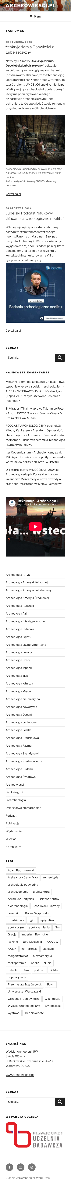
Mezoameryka (42, 956)
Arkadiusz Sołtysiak (21, 899)
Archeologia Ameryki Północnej (27, 582)
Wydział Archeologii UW (24, 1006)
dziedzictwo (16, 920)
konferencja (29, 948)
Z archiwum (13, 847)
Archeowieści (15, 784)
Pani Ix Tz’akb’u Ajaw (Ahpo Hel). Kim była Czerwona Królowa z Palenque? (34, 396)
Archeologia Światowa (21, 777)
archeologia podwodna (23, 884)
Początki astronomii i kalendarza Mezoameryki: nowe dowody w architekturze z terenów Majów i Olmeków (34, 479)
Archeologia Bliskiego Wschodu (27, 621)
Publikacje (13, 823)
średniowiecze (34, 1013)
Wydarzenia (14, 831)
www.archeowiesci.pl (20, 1075)
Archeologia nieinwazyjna (23, 699)
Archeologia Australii (20, 605)
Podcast (11, 815)
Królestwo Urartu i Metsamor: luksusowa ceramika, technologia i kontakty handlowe (35, 440)
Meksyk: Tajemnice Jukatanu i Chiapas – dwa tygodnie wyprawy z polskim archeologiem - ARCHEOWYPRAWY (35, 386)
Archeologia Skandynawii (22, 753)
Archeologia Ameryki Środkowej (27, 598)
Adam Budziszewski (21, 870)
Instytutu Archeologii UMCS (24, 241)
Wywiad (11, 839)
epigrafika (47, 920)
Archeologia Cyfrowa (20, 629)
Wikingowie (52, 998)
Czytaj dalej (13, 194)
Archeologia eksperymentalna (26, 644)
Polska (54, 970)
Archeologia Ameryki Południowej (28, 590)
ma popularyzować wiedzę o (31, 94)
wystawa (14, 1013)
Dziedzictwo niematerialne (23, 808)
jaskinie (13, 941)
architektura (41, 891)
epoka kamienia (39, 927)
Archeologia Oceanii (19, 714)
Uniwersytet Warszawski (24, 991)
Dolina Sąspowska (37, 913)
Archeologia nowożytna (21, 707)
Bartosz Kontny (49, 899)
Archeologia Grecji (18, 660)
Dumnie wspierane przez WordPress (28, 1177)
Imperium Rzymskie (34, 934)
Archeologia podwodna (21, 722)
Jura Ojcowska (32, 941)
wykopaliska (53, 1006)
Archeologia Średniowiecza (24, 761)
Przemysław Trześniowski (25, 984)
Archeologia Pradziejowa (22, 738)
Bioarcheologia (16, 800)
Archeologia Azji (16, 613)
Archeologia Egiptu (18, 637)
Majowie (48, 948)
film (57, 927)
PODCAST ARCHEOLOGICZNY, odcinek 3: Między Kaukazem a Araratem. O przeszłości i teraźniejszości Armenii (35, 430)
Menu (37, 16)
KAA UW (53, 941)
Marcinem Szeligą (43, 236)
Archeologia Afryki (18, 574)
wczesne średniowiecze (24, 998)
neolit (35, 963)
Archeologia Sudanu (19, 769)
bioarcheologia (18, 906)
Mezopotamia (17, 963)
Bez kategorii (14, 792)
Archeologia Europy (19, 652)
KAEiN (12, 948)
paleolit (13, 970)
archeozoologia (18, 891)
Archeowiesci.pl (31, 5)
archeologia (50, 877)
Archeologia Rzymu (19, 745)
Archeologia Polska (18, 730)
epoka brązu (16, 927)
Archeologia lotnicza (19, 683)
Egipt (32, 920)
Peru (26, 970)
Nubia (47, 963)
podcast (39, 970)
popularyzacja (17, 977)
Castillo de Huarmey (46, 906)
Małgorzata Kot (18, 956)
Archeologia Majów (18, 691)
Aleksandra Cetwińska (23, 877)
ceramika (14, 913)
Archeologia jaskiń (18, 675)
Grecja (12, 934)
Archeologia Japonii (19, 668)
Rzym (51, 984)
